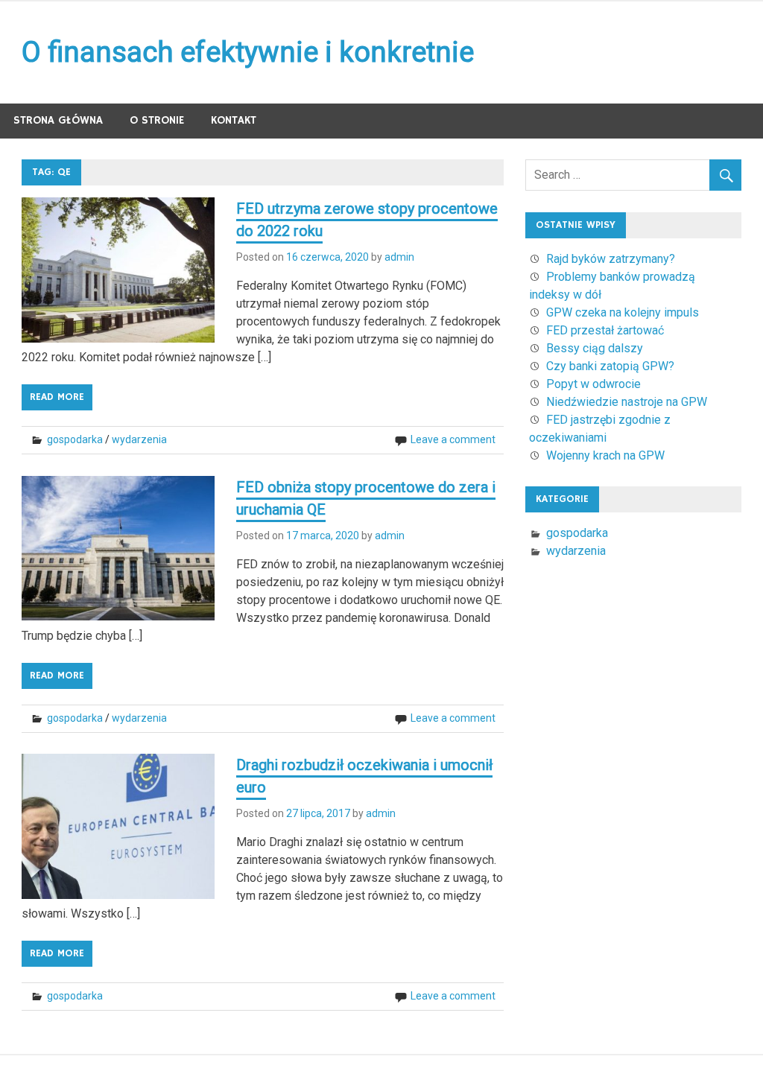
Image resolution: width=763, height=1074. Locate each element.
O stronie (157, 120)
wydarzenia (139, 439)
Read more (57, 397)
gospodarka (75, 439)
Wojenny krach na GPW (605, 455)
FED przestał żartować (605, 330)
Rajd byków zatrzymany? (610, 259)
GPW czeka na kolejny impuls (622, 312)
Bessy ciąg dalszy (594, 348)
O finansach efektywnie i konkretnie (248, 52)
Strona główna (58, 120)
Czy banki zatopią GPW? (610, 366)
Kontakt (233, 120)
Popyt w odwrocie (593, 384)
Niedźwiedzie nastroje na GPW (626, 402)
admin (399, 257)
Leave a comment (453, 439)
